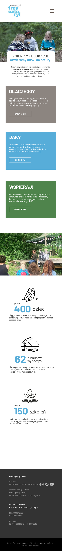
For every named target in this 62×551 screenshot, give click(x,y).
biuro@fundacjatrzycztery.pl (26, 507)
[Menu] (52, 11)
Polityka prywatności (30, 546)
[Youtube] (52, 484)
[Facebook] (47, 484)
